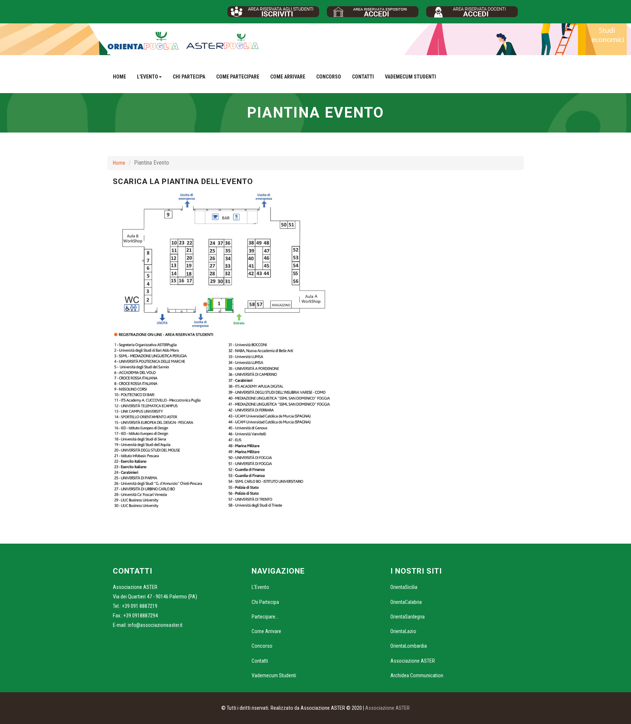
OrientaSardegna (407, 617)
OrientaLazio (403, 631)
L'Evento (260, 587)
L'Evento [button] (147, 77)
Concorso (328, 77)
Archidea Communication (416, 675)
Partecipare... (265, 617)
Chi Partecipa (189, 77)
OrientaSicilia (403, 587)
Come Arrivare (287, 77)
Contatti (363, 77)
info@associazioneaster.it (155, 625)
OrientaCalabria (406, 602)
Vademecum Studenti (410, 77)
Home (119, 77)
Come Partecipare (237, 77)
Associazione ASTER (412, 661)
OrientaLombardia (408, 646)
